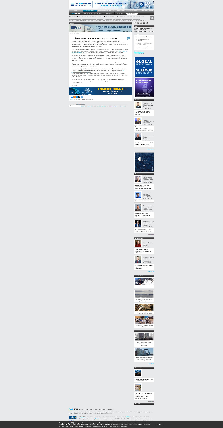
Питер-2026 (100, 19)
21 (109, 106)
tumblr (144, 23)
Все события (151, 363)
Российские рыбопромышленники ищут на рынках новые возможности (144, 267)
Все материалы (151, 148)
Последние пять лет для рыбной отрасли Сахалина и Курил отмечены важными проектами (144, 144)
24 (114, 106)
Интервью (137, 173)
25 (115, 106)
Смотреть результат (139, 52)
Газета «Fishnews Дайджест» (104, 10)
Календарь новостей (80, 104)
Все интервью (151, 234)
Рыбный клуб (120, 13)
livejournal (147, 23)
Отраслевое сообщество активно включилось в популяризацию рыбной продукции (144, 128)
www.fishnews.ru (82, 417)
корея (82, 99)
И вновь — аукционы (97, 16)
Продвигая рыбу (139, 367)
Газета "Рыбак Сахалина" (132, 10)
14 (97, 106)
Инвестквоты (109, 13)
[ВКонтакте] (72, 97)
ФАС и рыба (131, 20)
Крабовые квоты (98, 13)
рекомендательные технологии (118, 426)
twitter (138, 23)
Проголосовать (139, 53)
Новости (72, 23)
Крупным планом (139, 275)
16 (101, 106)
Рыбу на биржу (117, 19)
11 (92, 106)
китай (79, 99)
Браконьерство (108, 19)
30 (124, 106)
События (137, 331)
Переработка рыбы (127, 19)
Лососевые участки (109, 16)
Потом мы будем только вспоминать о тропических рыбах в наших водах (142, 215)
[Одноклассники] (74, 97)
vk (135, 23)
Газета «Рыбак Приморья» (118, 10)
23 (112, 106)
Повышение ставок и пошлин (95, 20)
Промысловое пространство (89, 19)
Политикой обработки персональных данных (85, 426)
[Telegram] (82, 97)
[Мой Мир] (77, 97)
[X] (79, 97)
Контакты (76, 10)
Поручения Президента (75, 19)
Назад (71, 99)
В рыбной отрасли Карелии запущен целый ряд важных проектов (142, 112)
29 (122, 106)
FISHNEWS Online (87, 13)
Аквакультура (136, 19)
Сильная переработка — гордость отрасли (80, 16)
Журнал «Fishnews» (90, 10)
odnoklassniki (141, 23)
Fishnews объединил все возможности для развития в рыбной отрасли (143, 251)
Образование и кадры (120, 20)
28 (120, 106)
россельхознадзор (88, 99)
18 (104, 106)
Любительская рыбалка (141, 20)
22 (111, 106)
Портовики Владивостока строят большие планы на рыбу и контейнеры (144, 359)
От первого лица (139, 99)
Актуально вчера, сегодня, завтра (135, 16)
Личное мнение (139, 238)
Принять (159, 424)
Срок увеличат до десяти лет (145, 36)
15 (99, 106)
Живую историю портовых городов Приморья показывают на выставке (144, 344)
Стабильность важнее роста (143, 201)
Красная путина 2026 (108, 20)
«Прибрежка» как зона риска (144, 313)
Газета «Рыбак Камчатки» (147, 10)
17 (102, 106)
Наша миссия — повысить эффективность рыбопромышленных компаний (143, 187)
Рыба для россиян (120, 16)
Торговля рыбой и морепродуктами (77, 20)
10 (91, 106)
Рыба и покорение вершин (144, 287)
